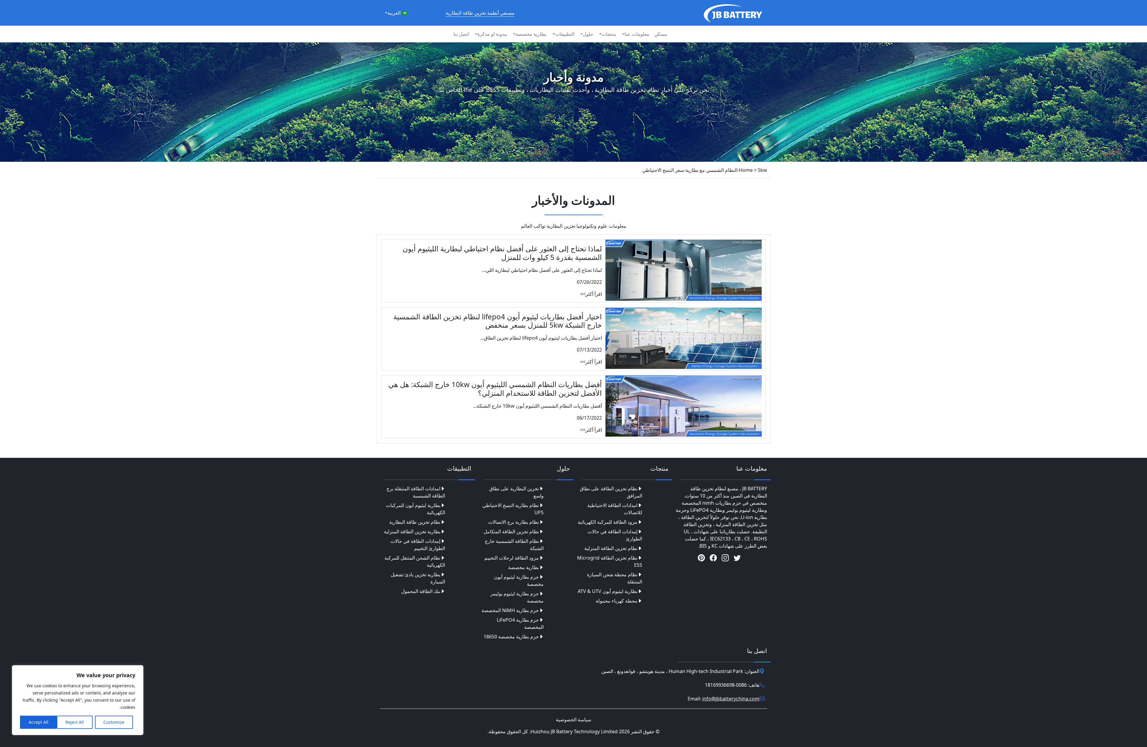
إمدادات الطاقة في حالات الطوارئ (615, 535)
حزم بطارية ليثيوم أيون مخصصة (519, 580)
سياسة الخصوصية (573, 719)
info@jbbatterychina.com (730, 698)
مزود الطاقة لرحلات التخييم (511, 558)
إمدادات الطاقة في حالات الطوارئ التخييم (417, 545)
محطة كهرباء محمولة (616, 600)
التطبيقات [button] (564, 34)
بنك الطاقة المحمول (420, 591)
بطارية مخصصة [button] (531, 34)
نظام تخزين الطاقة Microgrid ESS (609, 561)
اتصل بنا (461, 34)
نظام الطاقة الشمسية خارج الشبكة (514, 545)
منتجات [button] (609, 34)
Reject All (74, 722)
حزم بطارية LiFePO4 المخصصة (520, 623)
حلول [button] (588, 34)
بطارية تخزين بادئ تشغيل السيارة (418, 578)
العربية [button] (394, 13)
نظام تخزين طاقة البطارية (414, 522)
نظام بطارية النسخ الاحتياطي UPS (513, 509)
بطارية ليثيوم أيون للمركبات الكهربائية (415, 509)
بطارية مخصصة (523, 567)
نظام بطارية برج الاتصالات (513, 522)
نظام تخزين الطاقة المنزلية (610, 548)
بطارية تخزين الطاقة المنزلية (412, 531)
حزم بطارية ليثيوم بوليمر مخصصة (517, 597)
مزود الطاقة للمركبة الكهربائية (607, 522)
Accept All (38, 722)
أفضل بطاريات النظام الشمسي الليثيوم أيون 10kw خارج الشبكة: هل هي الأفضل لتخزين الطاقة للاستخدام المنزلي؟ (495, 388)
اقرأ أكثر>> (591, 294)
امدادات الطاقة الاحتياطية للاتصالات (614, 509)
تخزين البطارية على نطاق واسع (516, 492)
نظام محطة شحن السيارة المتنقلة (614, 578)
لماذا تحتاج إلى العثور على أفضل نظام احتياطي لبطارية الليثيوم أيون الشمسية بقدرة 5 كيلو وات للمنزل (502, 253)
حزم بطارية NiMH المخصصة (510, 610)
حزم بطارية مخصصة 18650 (511, 636)
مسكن (660, 34)
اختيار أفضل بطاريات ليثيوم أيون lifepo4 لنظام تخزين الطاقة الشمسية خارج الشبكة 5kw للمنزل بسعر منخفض (497, 321)
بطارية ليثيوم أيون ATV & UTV (607, 591)
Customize (113, 722)
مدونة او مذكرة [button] (492, 34)
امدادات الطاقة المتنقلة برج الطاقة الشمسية (416, 492)
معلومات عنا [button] (637, 34)
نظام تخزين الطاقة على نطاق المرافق (611, 492)
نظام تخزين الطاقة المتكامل (511, 531)
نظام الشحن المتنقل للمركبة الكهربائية (414, 561)
